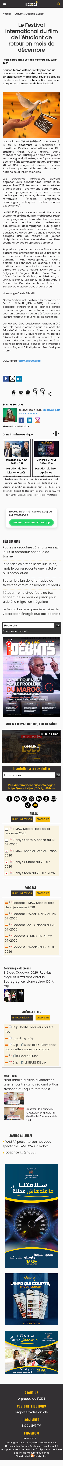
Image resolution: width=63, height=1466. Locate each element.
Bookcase (40, 495)
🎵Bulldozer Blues (25, 979)
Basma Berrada (25, 59)
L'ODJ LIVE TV (31, 1200)
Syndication (40, 1230)
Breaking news (11, 479)
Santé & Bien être (49, 483)
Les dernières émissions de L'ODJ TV (42, 491)
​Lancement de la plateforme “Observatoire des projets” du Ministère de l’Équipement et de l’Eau (41, 1037)
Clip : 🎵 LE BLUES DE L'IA (29, 985)
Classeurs (43, 742)
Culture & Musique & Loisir (29, 13)
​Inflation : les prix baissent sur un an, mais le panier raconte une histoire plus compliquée (30, 568)
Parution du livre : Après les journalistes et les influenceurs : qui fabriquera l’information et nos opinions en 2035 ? (46, 471)
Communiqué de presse (46, 479)
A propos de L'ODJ (31, 1173)
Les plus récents (22, 742)
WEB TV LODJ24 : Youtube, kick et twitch (31, 647)
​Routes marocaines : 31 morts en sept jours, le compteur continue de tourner (31, 551)
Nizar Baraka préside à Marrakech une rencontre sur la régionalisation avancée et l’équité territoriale (31, 1007)
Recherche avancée (16, 631)
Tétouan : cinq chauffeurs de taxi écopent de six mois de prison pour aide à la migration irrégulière (29, 597)
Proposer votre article (31, 1186)
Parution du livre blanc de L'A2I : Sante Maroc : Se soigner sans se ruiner (17, 471)
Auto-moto (55, 487)
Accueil (7, 13)
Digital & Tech (33, 483)
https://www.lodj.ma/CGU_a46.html (31, 711)
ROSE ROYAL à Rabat (20, 1076)
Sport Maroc (42, 487)
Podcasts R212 (17, 491)
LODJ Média (52, 495)
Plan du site (22, 1230)
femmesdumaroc (29, 361)
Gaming (8, 483)
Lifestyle (6, 487)
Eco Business (20, 483)
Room (7, 491)
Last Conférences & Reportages (20, 495)
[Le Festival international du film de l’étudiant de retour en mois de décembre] (31, 93)
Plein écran (51, 656)
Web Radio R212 (31, 1212)
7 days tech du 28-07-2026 (34, 796)
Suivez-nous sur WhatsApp (31, 522)
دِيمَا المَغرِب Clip (23, 961)
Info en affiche (26, 479)
